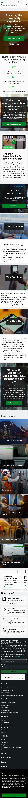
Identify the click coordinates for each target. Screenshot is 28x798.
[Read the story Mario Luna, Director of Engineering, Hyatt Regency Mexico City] (14, 403)
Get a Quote (4, 707)
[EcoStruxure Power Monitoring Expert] (14, 555)
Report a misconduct (7, 725)
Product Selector (6, 693)
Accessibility (4, 727)
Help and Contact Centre (8, 702)
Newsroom (4, 730)
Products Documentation (8, 688)
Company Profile (6, 722)
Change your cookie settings (14, 790)
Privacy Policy (17, 656)
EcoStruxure (4, 740)
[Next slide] (24, 571)
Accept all (14, 795)
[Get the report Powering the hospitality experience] (14, 44)
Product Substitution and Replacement (12, 695)
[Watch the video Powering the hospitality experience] (14, 38)
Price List (4, 750)
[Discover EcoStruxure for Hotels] (14, 506)
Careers (3, 720)
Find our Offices (5, 710)
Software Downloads (7, 690)
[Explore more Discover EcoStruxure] (14, 206)
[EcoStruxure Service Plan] (14, 431)
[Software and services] (14, 481)
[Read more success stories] (14, 530)
